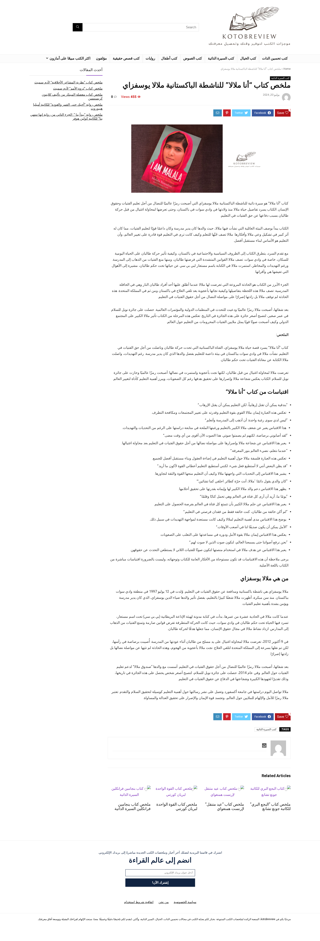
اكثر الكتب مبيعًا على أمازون (70, 58)
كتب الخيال (248, 58)
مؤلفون (101, 58)
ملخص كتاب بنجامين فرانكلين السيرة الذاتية (133, 806)
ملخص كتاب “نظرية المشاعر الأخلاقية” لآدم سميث (68, 82)
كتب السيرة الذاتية (221, 58)
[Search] (78, 27)
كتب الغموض (192, 58)
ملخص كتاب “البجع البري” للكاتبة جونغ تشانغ (270, 806)
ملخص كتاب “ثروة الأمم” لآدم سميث (78, 88)
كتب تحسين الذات (275, 58)
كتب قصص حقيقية (126, 58)
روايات (150, 58)
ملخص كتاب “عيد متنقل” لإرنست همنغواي (224, 806)
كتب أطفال (169, 58)
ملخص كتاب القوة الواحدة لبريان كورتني (176, 806)
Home (287, 68)
